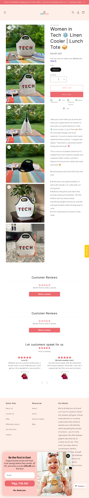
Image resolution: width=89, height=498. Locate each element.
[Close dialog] (68, 456)
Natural (56, 70)
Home (34, 414)
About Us (9, 408)
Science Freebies (38, 419)
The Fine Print (11, 429)
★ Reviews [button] (87, 251)
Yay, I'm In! (19, 483)
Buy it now (66, 94)
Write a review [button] (44, 294)
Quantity (53, 75)
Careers (8, 435)
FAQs (7, 419)
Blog (33, 424)
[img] (44, 348)
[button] (4, 12)
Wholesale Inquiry (12, 424)
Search (34, 408)
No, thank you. (19, 490)
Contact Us (10, 414)
